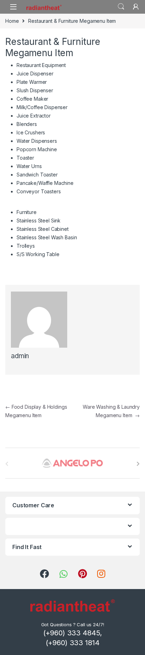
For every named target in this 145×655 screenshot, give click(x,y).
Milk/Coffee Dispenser (42, 107)
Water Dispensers (37, 141)
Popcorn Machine (37, 149)
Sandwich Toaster (37, 175)
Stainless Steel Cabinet (43, 229)
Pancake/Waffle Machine (45, 183)
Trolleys (26, 246)
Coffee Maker (32, 99)
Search (121, 7)
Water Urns (29, 166)
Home (12, 21)
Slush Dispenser (35, 90)
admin (20, 356)
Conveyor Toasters (39, 191)
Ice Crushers (31, 132)
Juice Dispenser (35, 73)
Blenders (27, 124)
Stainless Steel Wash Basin (47, 237)
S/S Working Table (38, 254)
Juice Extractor (34, 116)
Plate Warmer (32, 82)
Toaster (25, 158)
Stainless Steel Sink (39, 220)
